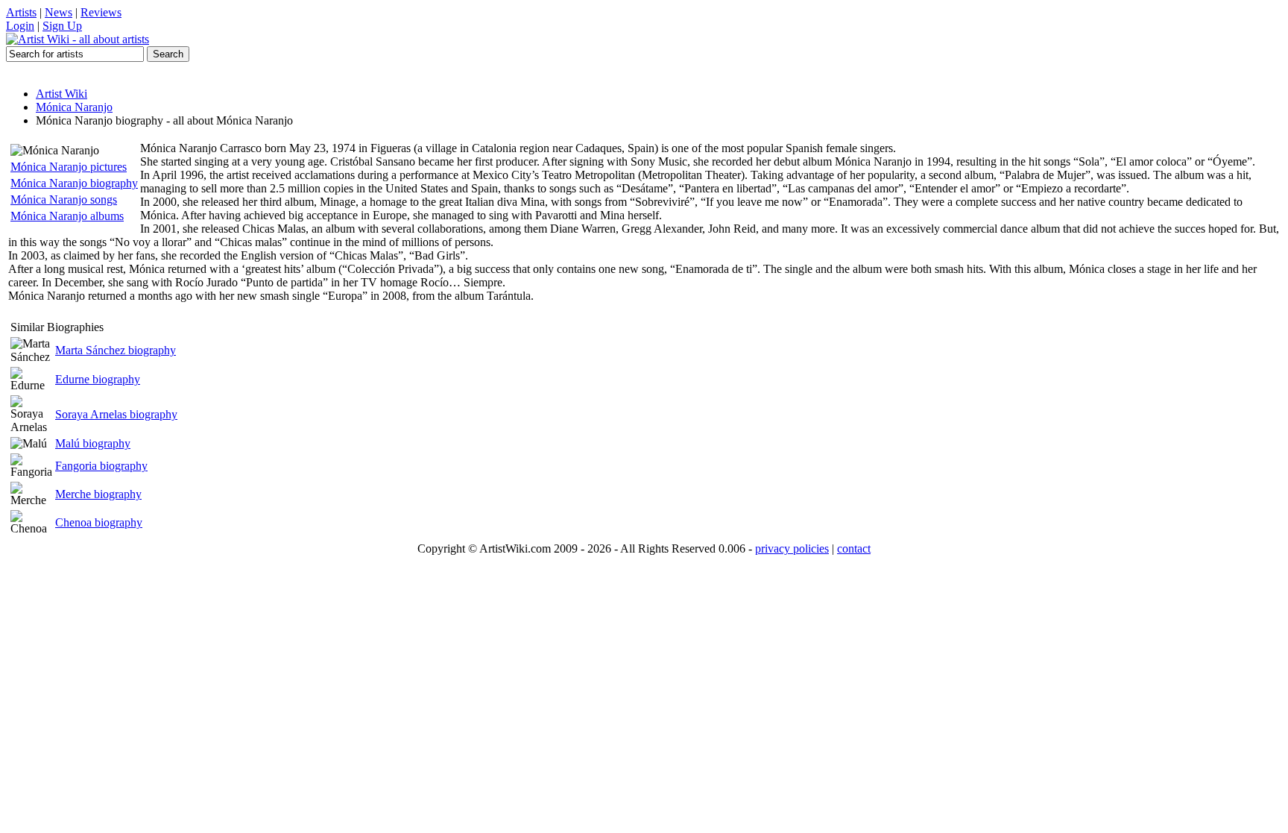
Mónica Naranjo (74, 107)
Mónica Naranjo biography (74, 183)
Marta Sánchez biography (115, 350)
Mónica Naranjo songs (63, 199)
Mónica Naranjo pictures (68, 166)
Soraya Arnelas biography (116, 414)
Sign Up (62, 25)
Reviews (100, 12)
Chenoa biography (98, 522)
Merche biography (98, 494)
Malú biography (92, 443)
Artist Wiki (61, 93)
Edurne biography (97, 379)
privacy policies (792, 548)
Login (20, 25)
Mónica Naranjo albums (67, 216)
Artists (21, 12)
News (58, 12)
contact (854, 548)
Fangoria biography (101, 465)
